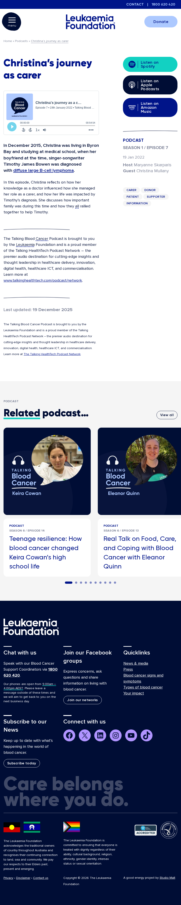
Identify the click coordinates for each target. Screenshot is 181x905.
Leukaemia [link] (25, 244)
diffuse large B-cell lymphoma (43, 170)
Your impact (133, 693)
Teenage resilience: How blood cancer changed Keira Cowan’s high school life (45, 552)
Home (8, 41)
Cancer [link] (42, 238)
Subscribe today (21, 763)
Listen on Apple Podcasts (150, 84)
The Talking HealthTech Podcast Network (52, 354)
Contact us (40, 878)
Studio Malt (167, 878)
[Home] (90, 21)
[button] (68, 583)
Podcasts (21, 41)
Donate (160, 21)
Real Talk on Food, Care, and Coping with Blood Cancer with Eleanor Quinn (140, 552)
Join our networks (82, 700)
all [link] (77, 206)
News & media (135, 663)
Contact (135, 4)
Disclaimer (23, 878)
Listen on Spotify (150, 64)
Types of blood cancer (143, 687)
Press (128, 669)
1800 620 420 (163, 4)
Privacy (8, 878)
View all (167, 415)
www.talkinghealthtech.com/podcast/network (43, 280)
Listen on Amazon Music (150, 107)
